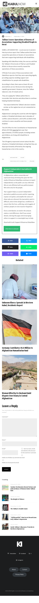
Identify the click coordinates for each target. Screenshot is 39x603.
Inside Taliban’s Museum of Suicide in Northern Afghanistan (22, 528)
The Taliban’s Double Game (19, 509)
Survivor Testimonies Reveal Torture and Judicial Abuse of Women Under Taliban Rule (23, 488)
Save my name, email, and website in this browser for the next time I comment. (28, 450)
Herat (22, 157)
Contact (24, 569)
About (14, 569)
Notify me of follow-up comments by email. (13, 457)
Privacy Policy (20, 574)
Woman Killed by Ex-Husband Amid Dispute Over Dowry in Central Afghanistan (16, 396)
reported (15, 130)
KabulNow (7, 36)
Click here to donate (11, 229)
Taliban (32, 161)
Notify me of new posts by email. (10, 462)
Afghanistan (14, 157)
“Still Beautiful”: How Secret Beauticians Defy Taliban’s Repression (23, 518)
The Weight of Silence (17, 499)
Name (4, 440)
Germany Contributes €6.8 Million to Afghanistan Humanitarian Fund (17, 349)
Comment (5, 417)
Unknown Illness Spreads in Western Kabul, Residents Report (17, 304)
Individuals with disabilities (18, 161)
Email (4, 448)
